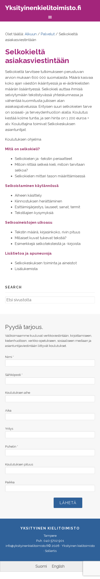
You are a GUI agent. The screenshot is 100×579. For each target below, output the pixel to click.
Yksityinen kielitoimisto (46, 9)
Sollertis (51, 551)
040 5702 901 (53, 541)
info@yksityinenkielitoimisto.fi (27, 546)
